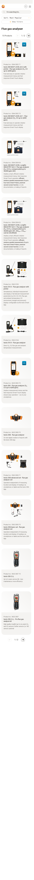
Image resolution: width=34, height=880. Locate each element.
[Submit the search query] (3, 12)
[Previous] (18, 36)
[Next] (28, 36)
